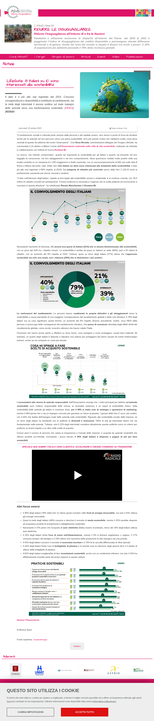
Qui (8, 701)
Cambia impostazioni (30, 712)
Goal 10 (49, 25)
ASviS (40, 25)
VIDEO (69, 108)
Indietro (77, 646)
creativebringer (40, 639)
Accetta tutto (84, 712)
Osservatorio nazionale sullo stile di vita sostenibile (88, 146)
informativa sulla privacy (104, 701)
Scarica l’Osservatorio (28, 620)
